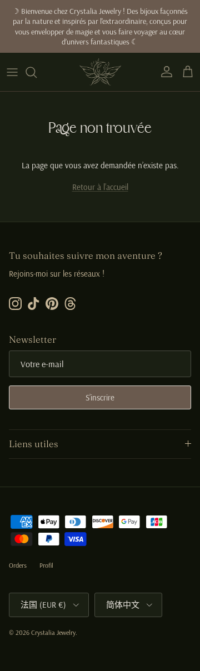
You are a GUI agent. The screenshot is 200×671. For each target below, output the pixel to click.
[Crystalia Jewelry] (100, 72)
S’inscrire (100, 397)
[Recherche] (36, 72)
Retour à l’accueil (100, 187)
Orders (18, 565)
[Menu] (12, 72)
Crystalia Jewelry (53, 632)
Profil (46, 565)
